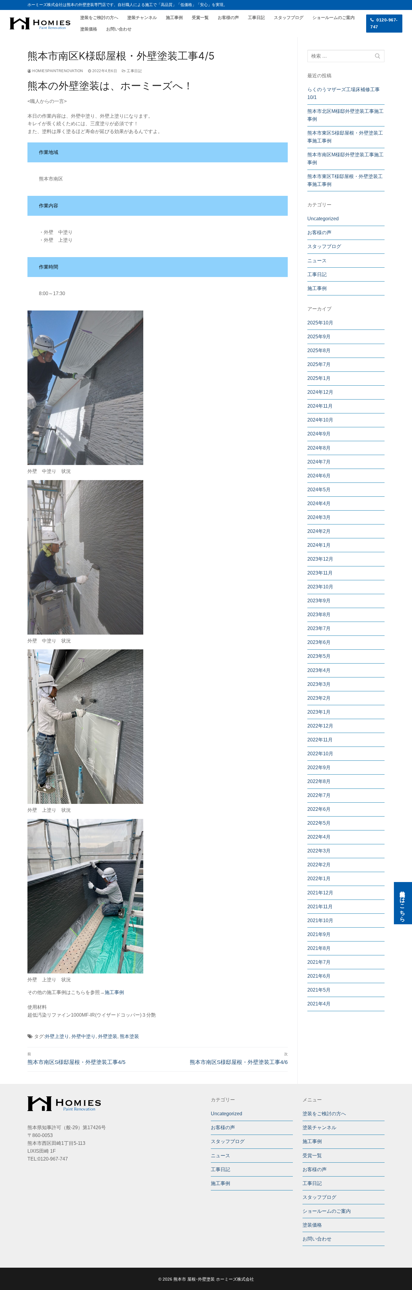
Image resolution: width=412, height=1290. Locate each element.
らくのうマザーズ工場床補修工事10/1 (343, 93)
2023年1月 (319, 712)
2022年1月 (319, 878)
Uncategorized (323, 218)
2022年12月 (320, 725)
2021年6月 (319, 976)
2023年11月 (320, 572)
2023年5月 (319, 656)
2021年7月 (319, 962)
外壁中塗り (83, 1036)
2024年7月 (319, 461)
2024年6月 (319, 475)
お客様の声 (319, 232)
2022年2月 (319, 864)
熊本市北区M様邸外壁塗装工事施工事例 (345, 115)
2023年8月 (319, 614)
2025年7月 (319, 364)
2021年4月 (319, 1003)
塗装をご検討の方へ (324, 1113)
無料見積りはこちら (402, 903)
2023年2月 (319, 698)
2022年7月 (319, 795)
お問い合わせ (317, 1238)
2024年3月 (319, 517)
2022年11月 (320, 739)
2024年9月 (319, 433)
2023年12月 (320, 559)
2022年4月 (319, 836)
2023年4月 (319, 670)
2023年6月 (319, 642)
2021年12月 (320, 892)
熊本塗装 (129, 1036)
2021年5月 (319, 989)
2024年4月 (319, 503)
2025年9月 (319, 336)
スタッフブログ (324, 246)
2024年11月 (320, 406)
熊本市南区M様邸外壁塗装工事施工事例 (345, 158)
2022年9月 (319, 767)
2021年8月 (319, 948)
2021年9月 (319, 934)
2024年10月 (320, 419)
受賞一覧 (312, 1155)
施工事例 (114, 992)
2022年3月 (319, 850)
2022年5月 (319, 823)
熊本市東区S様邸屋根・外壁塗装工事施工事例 (345, 136)
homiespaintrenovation (57, 71)
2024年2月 (319, 531)
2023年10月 (320, 586)
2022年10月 (320, 753)
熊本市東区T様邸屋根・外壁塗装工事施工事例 (345, 180)
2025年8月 (319, 350)
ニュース (317, 260)
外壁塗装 (107, 1036)
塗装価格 (312, 1225)
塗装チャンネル (319, 1127)
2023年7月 (319, 628)
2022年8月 (319, 781)
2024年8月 (319, 448)
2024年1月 (319, 545)
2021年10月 (320, 920)
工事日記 (134, 71)
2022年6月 (319, 809)
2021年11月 (320, 906)
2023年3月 (319, 684)
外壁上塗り (57, 1036)
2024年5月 (319, 489)
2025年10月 (320, 322)
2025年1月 (319, 378)
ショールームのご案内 (327, 1211)
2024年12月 (320, 392)
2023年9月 (319, 600)
